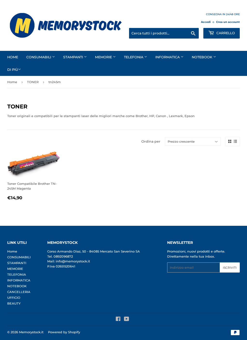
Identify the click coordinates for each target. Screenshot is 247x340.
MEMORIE (104, 57)
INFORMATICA (168, 57)
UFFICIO (13, 298)
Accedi (206, 22)
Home (12, 57)
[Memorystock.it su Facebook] (118, 319)
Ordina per (150, 141)
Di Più (12, 69)
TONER (33, 82)
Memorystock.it (31, 332)
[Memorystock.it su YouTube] (126, 319)
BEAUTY (14, 303)
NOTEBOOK (202, 57)
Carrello (225, 33)
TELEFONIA (134, 57)
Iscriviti (230, 267)
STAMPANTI (73, 57)
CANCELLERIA (18, 292)
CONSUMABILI (39, 57)
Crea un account (228, 22)
